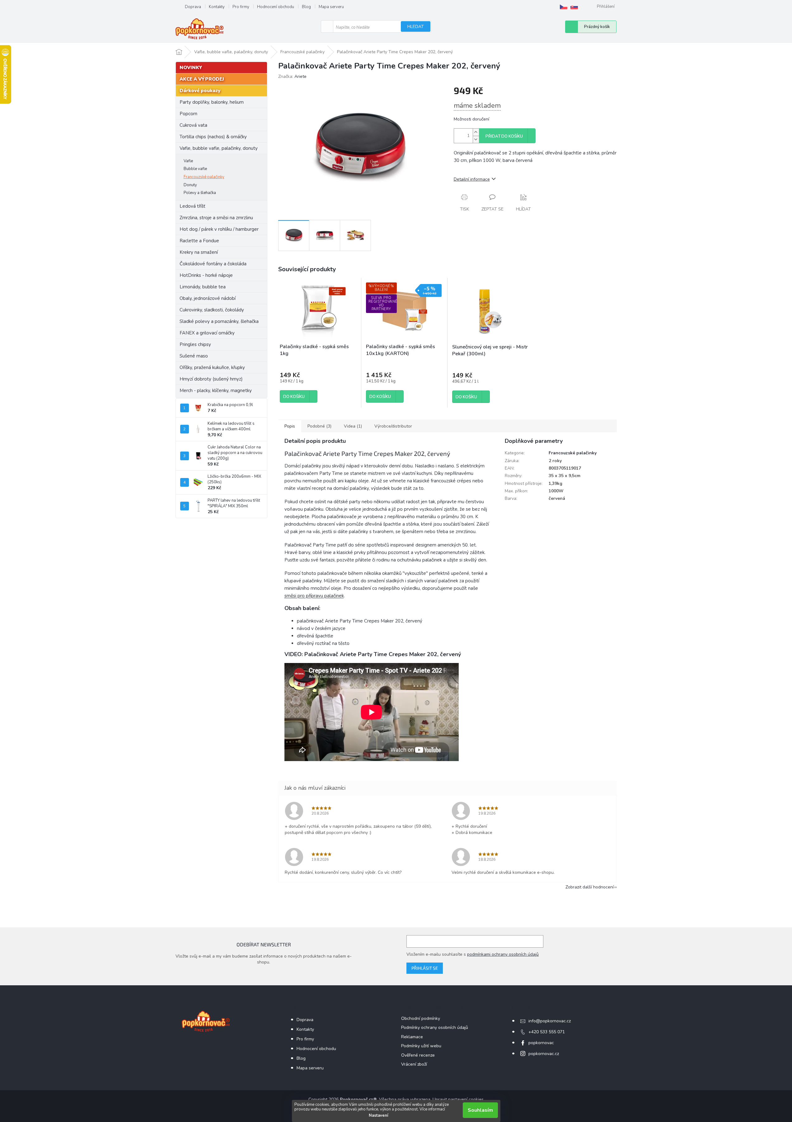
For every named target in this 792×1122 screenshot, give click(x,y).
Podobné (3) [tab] (319, 426)
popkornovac (541, 1043)
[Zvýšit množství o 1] (476, 132)
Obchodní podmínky (420, 1018)
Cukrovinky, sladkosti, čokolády (212, 310)
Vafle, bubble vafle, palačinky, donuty (219, 148)
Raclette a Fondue (199, 241)
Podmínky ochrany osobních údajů (434, 1027)
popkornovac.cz (543, 1054)
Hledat (415, 27)
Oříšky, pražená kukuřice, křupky (212, 367)
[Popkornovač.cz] (563, 7)
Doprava (193, 7)
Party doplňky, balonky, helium (212, 102)
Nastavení (378, 1115)
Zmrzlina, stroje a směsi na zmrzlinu (216, 218)
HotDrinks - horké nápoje (206, 275)
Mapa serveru (331, 7)
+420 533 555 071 (546, 1032)
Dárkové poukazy (200, 91)
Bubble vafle (195, 169)
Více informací (432, 1109)
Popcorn (188, 114)
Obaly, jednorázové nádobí (208, 298)
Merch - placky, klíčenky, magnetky (216, 390)
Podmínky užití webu (421, 1046)
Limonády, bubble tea (203, 287)
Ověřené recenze (418, 1055)
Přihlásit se (424, 968)
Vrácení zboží (414, 1064)
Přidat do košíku (504, 136)
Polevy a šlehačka (200, 193)
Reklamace (412, 1037)
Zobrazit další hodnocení (589, 887)
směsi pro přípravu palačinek (314, 596)
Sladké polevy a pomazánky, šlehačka (219, 321)
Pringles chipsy (195, 344)
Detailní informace (472, 179)
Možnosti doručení (471, 119)
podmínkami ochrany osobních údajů (503, 954)
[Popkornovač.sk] (574, 7)
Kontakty (217, 7)
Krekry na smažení (199, 252)
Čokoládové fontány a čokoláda (213, 264)
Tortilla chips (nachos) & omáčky (213, 137)
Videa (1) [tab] (353, 426)
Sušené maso (194, 356)
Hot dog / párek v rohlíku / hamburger (219, 229)
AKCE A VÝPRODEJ (202, 79)
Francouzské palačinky (204, 177)
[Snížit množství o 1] (476, 139)
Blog (306, 7)
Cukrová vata (193, 125)
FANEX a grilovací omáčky (207, 333)
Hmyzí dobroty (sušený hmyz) (211, 379)
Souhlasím (480, 1110)
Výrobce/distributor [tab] (393, 426)
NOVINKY (191, 67)
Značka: (292, 76)
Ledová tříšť (192, 206)
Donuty (190, 185)
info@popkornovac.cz (549, 1021)
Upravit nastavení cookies (458, 1099)
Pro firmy (240, 7)
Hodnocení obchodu (275, 7)
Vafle (188, 161)
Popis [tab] (289, 426)
